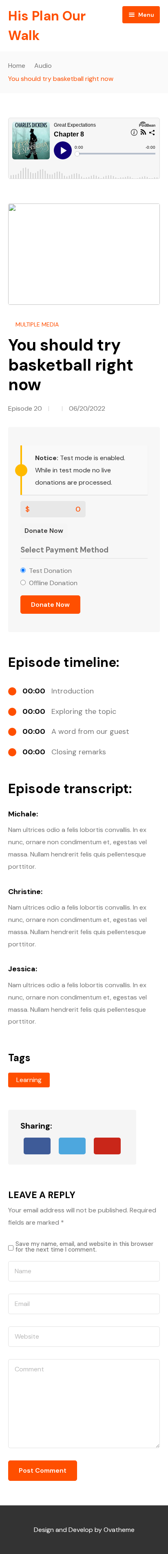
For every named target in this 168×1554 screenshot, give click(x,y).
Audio (43, 65)
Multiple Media (37, 324)
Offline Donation (53, 583)
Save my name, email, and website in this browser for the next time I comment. (84, 1247)
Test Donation (50, 570)
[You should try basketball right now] (107, 1146)
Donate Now (43, 530)
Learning (29, 1080)
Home (16, 65)
